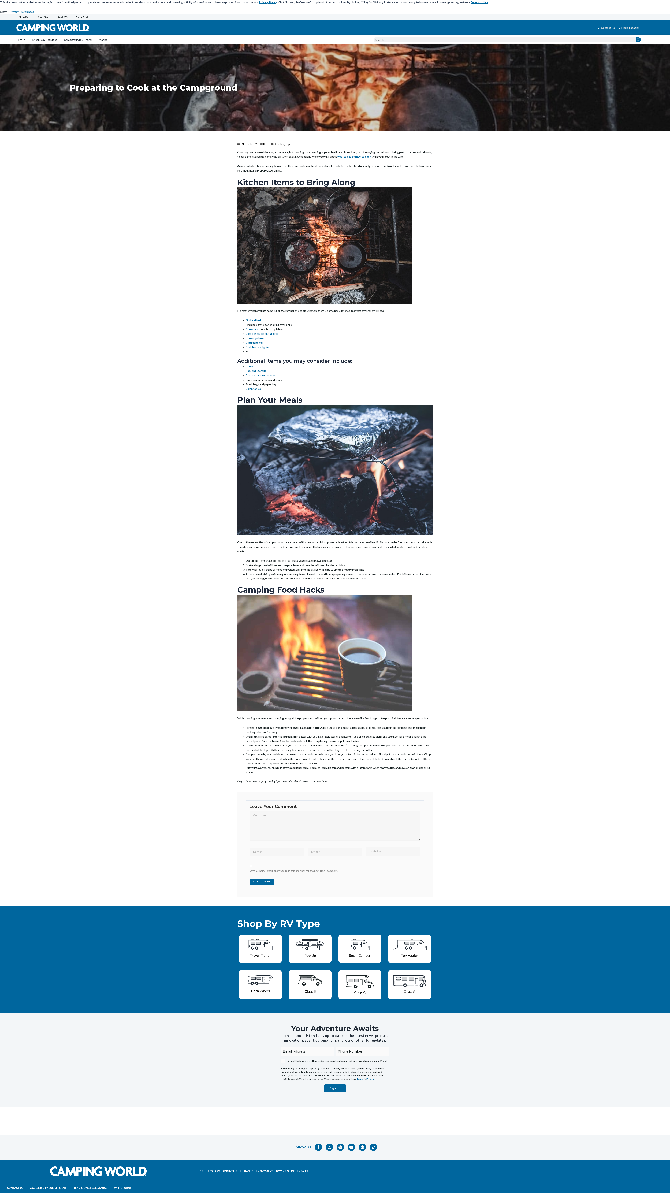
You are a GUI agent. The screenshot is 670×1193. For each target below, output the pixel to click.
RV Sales (302, 1171)
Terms (359, 1078)
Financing (247, 1171)
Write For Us (122, 1187)
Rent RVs (63, 17)
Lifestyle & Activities (44, 39)
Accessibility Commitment (48, 1187)
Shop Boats (82, 17)
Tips (288, 144)
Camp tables (253, 388)
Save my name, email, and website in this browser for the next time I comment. (294, 870)
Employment (264, 1171)
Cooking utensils (256, 338)
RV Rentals (229, 1171)
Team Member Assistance (90, 1187)
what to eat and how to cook (354, 156)
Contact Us (15, 1187)
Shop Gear (44, 17)
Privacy (370, 1078)
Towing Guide (285, 1171)
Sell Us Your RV (210, 1171)
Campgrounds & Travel (78, 39)
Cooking (280, 144)
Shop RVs (24, 17)
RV (20, 39)
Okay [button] (3, 11)
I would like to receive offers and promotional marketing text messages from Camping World (336, 1060)
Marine (103, 39)
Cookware (252, 329)
